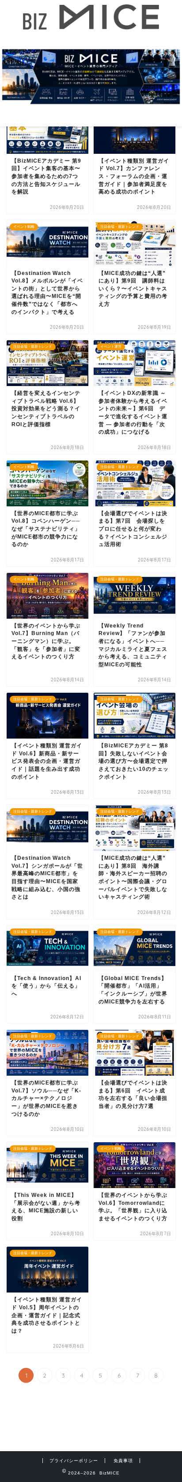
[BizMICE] (91, 25)
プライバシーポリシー (73, 1460)
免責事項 (123, 1460)
